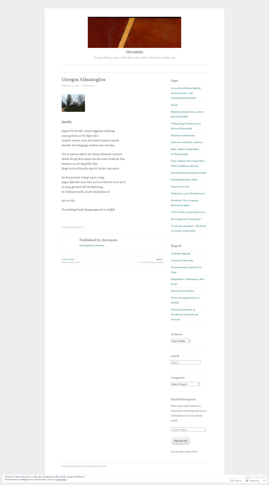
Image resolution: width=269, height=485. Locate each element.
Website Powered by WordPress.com (84, 466)
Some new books (180, 186)
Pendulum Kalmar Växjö (184, 179)
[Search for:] (186, 362)
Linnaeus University (182, 260)
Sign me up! (180, 441)
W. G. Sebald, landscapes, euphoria (151, 261)
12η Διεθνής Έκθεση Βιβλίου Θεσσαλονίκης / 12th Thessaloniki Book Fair (186, 93)
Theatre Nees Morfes (182, 291)
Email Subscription (183, 399)
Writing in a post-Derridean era (188, 193)
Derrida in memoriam (183, 135)
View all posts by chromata (91, 245)
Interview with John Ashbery (186, 142)
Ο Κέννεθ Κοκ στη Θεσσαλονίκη (188, 212)
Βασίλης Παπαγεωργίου (71, 261)
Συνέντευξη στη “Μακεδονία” (186, 219)
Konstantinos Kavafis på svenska (188, 173)
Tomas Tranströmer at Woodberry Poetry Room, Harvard (184, 314)
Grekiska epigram (181, 253)
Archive (79, 227)
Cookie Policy (60, 479)
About (174, 105)
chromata (134, 52)
